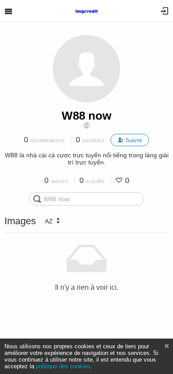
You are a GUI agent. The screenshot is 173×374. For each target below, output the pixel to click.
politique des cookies (63, 366)
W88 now (86, 115)
